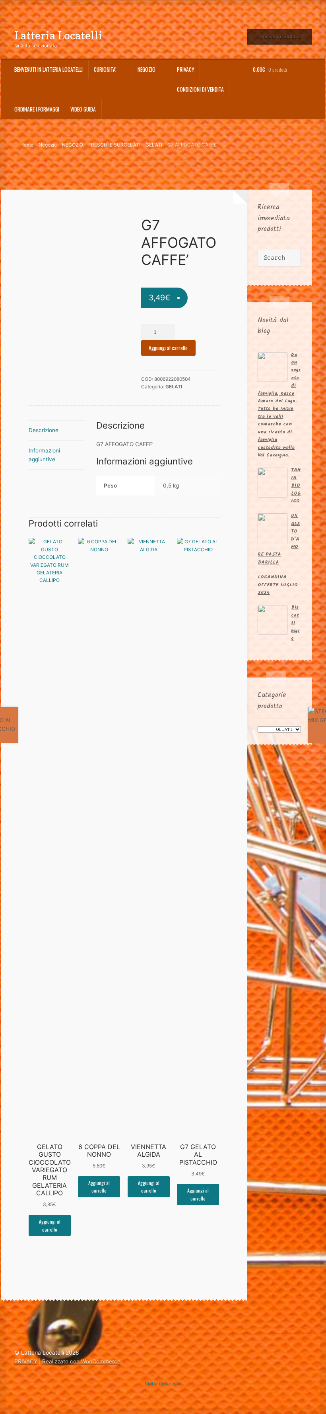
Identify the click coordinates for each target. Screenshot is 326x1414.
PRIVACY (185, 69)
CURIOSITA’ (105, 69)
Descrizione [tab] (43, 430)
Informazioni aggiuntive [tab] (44, 454)
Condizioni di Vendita (200, 89)
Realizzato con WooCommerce (81, 1361)
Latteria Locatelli (58, 35)
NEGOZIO (72, 145)
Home (26, 145)
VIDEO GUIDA (83, 109)
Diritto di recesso (163, 1384)
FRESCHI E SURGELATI (114, 145)
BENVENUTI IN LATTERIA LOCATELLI (48, 69)
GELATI (154, 145)
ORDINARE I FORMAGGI (36, 109)
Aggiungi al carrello (168, 348)
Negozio (146, 69)
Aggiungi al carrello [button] (49, 1225)
